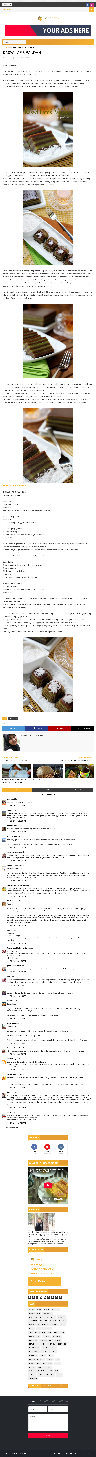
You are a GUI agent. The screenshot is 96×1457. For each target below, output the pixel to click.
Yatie (9, 977)
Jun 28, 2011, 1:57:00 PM (16, 832)
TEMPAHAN (49, 1375)
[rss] (79, 1453)
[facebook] (87, 5)
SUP (56, 1371)
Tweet (17, 729)
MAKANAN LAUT (35, 1352)
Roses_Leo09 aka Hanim (17, 948)
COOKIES (43, 1321)
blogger (17, 790)
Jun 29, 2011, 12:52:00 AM (17, 1043)
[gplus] (63, 1453)
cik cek (10, 1001)
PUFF (50, 1363)
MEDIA (47, 1352)
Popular (48, 1386)
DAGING (62, 1321)
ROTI (40, 1367)
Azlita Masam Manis (13, 495)
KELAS (57, 1340)
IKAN (63, 1325)
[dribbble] (75, 1453)
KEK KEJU (46, 1336)
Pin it (62, 729)
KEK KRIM (56, 1336)
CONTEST (33, 1321)
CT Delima (11, 901)
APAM (39, 1309)
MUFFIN (43, 1356)
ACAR (31, 1309)
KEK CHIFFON (34, 1336)
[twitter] (59, 1453)
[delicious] (92, 1453)
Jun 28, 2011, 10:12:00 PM (17, 985)
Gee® (9, 799)
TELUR (40, 1375)
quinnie (10, 825)
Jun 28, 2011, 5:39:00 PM (16, 972)
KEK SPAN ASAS (46, 1340)
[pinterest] (67, 1453)
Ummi (9, 1092)
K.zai (9, 1112)
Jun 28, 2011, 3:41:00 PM (16, 943)
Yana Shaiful (12, 1023)
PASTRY (50, 1359)
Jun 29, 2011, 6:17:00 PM (16, 1123)
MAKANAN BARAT (49, 1348)
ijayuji (9, 810)
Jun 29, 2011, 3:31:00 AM (16, 1054)
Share (39, 729)
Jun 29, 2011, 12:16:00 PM (17, 1087)
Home (5, 47)
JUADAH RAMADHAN (37, 1332)
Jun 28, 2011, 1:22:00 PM (16, 821)
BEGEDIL (55, 1309)
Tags (61, 1386)
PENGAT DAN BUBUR (37, 1363)
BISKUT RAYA (34, 1313)
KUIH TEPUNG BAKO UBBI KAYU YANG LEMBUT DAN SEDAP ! (14, 781)
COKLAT (61, 1317)
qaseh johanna (13, 1074)
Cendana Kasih (13, 865)
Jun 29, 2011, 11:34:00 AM (17, 1069)
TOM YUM (33, 1379)
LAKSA (52, 1344)
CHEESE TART (49, 1317)
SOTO (49, 1371)
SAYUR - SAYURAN (36, 1371)
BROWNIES (47, 1313)
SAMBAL (47, 1367)
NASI (51, 1356)
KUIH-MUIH (13, 47)
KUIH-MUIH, (26, 58)
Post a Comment (11, 1128)
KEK (49, 1332)
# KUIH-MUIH (13, 719)
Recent (34, 1386)
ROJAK (32, 1367)
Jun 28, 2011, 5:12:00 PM (16, 961)
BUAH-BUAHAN (35, 1317)
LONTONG (62, 1344)
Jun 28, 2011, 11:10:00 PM (17, 996)
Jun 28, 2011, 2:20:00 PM (16, 847)
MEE (54, 1352)
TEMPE (59, 1375)
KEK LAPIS (33, 1340)
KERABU (32, 1344)
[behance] (83, 1453)
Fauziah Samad (13, 1048)
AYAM (46, 1309)
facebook (78, 790)
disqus (47, 790)
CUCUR (53, 1321)
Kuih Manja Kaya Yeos (74, 780)
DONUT (55, 1325)
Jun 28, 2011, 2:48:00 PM (16, 896)
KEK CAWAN (59, 1332)
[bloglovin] (71, 1453)
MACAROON (34, 1348)
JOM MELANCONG (44, 1329)
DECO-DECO (34, 1325)
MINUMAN (33, 1356)
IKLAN (31, 1329)
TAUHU (32, 1375)
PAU (57, 1359)
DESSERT (46, 1325)
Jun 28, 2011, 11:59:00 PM (17, 1018)
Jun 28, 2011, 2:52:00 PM (16, 925)
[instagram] (92, 5)
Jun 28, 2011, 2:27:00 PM (16, 860)
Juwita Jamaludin (14, 966)
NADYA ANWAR (13, 852)
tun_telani (11, 836)
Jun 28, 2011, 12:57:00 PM (17, 805)
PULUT (57, 1363)
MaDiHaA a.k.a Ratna (16, 885)
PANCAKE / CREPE (36, 1359)
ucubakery (11, 1059)
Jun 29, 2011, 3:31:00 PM (16, 1107)
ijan (8, 990)
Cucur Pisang (39, 780)
